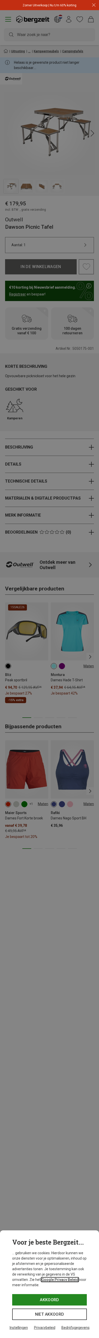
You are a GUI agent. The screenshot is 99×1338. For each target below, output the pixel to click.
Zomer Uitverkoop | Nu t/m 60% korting (49, 5)
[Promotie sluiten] (94, 5)
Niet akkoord (49, 1314)
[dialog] (49, 1284)
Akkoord (49, 1299)
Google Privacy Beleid (59, 1280)
